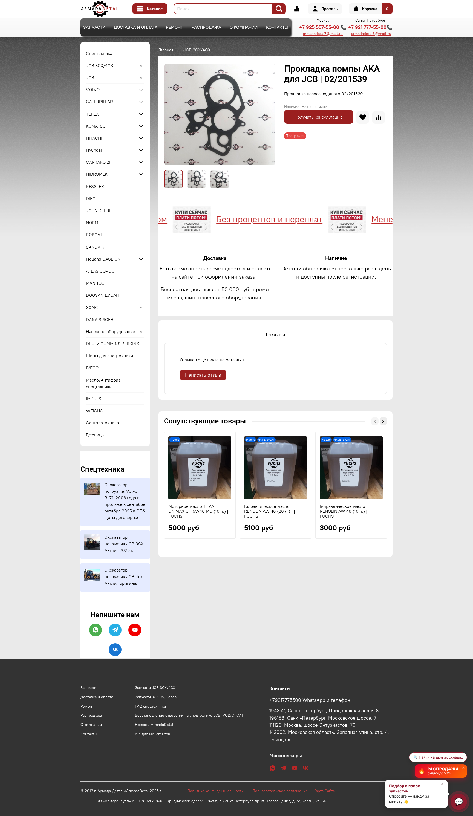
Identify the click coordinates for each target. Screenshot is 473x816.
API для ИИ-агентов (152, 733)
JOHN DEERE (99, 210)
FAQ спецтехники (150, 706)
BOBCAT (94, 234)
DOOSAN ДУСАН (102, 295)
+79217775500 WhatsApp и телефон (309, 700)
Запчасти (94, 27)
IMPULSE (95, 398)
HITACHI (94, 138)
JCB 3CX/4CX (196, 50)
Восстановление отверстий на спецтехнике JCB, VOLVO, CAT (189, 715)
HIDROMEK (97, 174)
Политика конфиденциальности (218, 790)
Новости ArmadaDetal (154, 724)
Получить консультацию (319, 117)
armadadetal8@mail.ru (371, 33)
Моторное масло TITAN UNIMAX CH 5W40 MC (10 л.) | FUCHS (198, 511)
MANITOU (95, 283)
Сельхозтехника (102, 422)
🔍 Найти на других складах (438, 757)
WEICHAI (95, 410)
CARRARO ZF (99, 162)
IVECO (92, 367)
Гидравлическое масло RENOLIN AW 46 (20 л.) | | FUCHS (269, 511)
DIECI (91, 198)
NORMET (94, 222)
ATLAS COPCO (100, 271)
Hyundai (94, 150)
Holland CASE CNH (104, 259)
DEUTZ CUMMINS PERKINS (112, 343)
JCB (90, 77)
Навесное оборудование (110, 331)
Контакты (277, 27)
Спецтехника (99, 53)
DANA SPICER (99, 319)
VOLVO (93, 89)
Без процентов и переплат (247, 219)
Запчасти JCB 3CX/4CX (155, 687)
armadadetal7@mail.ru (323, 33)
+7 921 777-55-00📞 (370, 27)
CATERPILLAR (99, 101)
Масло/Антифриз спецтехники (103, 383)
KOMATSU (96, 126)
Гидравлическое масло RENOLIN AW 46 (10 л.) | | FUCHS (345, 511)
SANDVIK (95, 247)
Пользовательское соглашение (282, 790)
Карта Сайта (324, 790)
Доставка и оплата (135, 27)
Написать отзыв (203, 375)
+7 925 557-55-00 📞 (323, 27)
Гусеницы (95, 434)
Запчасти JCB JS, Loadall (157, 696)
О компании (244, 27)
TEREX (92, 114)
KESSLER (95, 186)
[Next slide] (266, 114)
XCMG (92, 307)
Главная (166, 50)
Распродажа (206, 27)
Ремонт (174, 27)
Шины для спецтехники (109, 355)
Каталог (155, 8)
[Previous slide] (172, 114)
